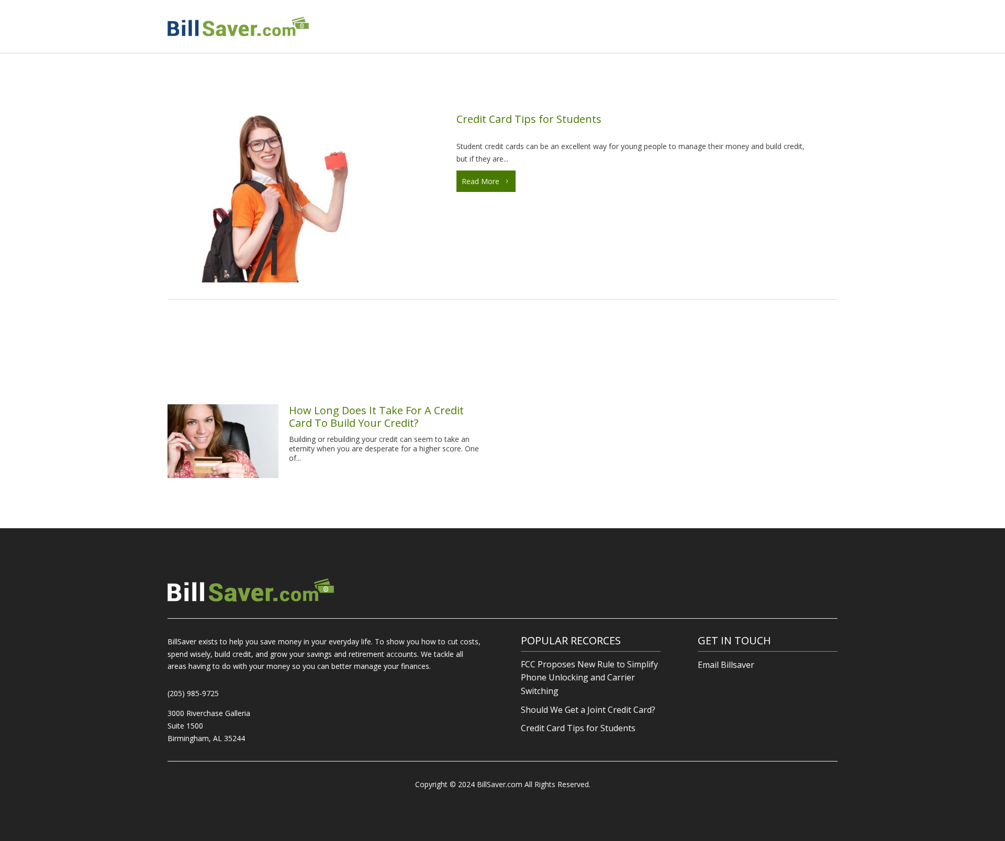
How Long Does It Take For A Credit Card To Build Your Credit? (376, 416)
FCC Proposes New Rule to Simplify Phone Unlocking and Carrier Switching (589, 677)
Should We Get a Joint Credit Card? (588, 709)
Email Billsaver (726, 664)
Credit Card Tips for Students (528, 119)
